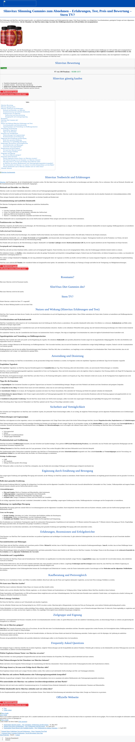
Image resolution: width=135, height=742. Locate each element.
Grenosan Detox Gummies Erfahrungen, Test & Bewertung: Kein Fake (22, 733)
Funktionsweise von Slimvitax (11, 113)
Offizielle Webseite (6, 168)
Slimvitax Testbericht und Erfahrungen (12, 108)
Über (5, 708)
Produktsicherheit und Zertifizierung (13, 136)
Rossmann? (4, 118)
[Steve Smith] (4, 713)
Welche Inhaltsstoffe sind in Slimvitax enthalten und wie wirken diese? (23, 166)
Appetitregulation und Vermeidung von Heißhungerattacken (20, 126)
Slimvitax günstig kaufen (8, 107)
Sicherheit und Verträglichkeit (9, 133)
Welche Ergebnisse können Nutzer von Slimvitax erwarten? (20, 158)
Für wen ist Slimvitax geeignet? (12, 155)
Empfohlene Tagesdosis (10, 130)
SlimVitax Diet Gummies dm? (9, 120)
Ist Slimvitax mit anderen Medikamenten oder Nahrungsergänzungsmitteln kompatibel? (28, 163)
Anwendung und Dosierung (9, 128)
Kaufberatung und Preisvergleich (10, 148)
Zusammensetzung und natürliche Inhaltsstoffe (16, 112)
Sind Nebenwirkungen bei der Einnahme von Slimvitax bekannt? (21, 160)
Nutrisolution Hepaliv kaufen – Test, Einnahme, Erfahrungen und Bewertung (26, 724)
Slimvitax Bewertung (7, 105)
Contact (17, 735)
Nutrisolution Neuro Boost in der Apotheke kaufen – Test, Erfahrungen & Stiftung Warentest (30, 728)
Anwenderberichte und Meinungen (13, 145)
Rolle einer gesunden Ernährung (12, 140)
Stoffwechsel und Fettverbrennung (15, 115)
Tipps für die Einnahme (10, 131)
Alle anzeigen (23, 721)
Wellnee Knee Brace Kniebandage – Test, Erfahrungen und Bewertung (24, 726)
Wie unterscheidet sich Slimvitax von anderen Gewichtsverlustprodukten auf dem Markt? (28, 165)
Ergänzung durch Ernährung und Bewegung (13, 138)
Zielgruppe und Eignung (8, 153)
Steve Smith (3, 715)
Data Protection (4, 735)
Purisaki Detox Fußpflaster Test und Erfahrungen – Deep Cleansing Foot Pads (24, 731)
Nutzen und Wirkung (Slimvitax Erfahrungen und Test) (17, 123)
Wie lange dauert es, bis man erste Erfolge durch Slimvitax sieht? (21, 161)
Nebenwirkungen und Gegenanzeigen (14, 135)
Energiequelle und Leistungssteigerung (16, 117)
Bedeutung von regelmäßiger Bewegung (14, 141)
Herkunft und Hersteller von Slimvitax (14, 110)
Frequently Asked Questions (9, 156)
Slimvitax (3, 182)
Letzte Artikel (8, 710)
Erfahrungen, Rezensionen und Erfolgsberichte (14, 143)
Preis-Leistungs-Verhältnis (10, 151)
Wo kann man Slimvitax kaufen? (12, 150)
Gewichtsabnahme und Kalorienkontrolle (15, 125)
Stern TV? (4, 122)
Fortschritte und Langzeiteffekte (12, 146)
